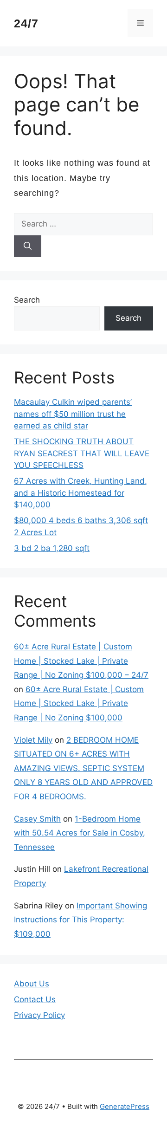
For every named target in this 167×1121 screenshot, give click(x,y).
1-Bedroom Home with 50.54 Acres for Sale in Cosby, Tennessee (79, 833)
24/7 (26, 23)
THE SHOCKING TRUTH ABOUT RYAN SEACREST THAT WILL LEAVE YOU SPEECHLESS (81, 453)
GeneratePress (124, 1106)
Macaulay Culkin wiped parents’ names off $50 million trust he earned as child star (73, 413)
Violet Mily (33, 740)
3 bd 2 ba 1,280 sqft (52, 548)
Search (27, 300)
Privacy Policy (39, 1015)
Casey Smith (37, 818)
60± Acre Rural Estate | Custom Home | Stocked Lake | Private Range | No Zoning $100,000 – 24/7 (81, 661)
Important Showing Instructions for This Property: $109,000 (80, 920)
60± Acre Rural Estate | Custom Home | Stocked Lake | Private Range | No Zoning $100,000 (79, 703)
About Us (31, 983)
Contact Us (35, 999)
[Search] (27, 246)
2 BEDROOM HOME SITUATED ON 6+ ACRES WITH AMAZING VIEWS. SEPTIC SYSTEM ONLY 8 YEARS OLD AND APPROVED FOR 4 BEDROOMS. (83, 768)
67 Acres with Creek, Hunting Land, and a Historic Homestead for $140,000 (80, 492)
